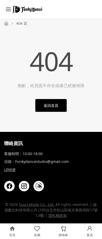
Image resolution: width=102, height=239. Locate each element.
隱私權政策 (57, 215)
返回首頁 (51, 105)
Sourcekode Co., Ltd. (36, 204)
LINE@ (10, 169)
